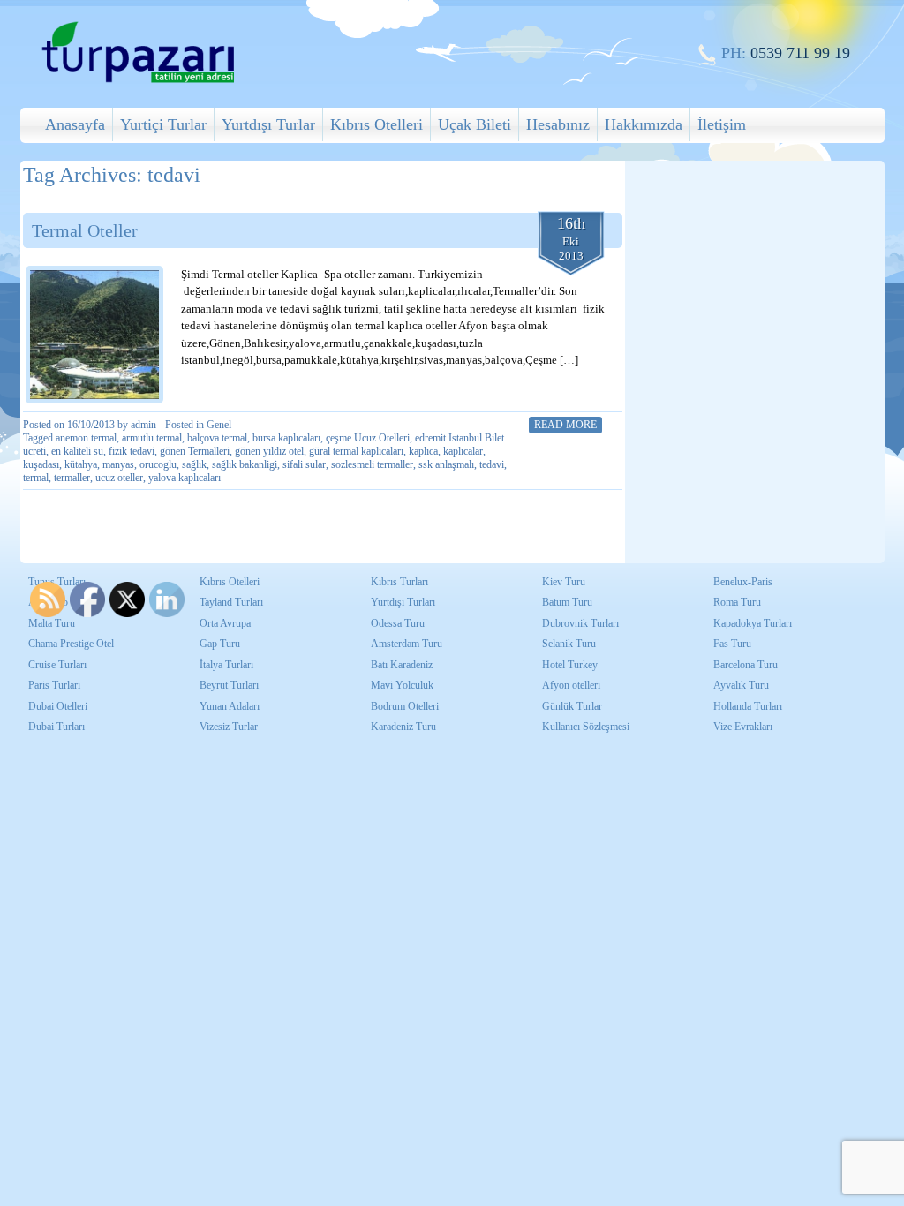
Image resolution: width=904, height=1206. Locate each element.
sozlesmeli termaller (372, 464)
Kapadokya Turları (752, 623)
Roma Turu (737, 602)
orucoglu (158, 464)
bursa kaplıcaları (286, 438)
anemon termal (86, 438)
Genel (219, 424)
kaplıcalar (463, 451)
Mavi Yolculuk (402, 685)
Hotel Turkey (570, 665)
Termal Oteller (85, 230)
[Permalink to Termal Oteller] (94, 334)
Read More (565, 424)
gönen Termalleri (195, 451)
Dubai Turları (56, 726)
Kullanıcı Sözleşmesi (585, 726)
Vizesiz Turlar (229, 726)
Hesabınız (558, 124)
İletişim (721, 124)
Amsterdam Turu (406, 643)
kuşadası (41, 464)
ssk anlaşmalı (446, 464)
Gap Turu (220, 643)
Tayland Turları (231, 602)
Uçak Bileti (474, 124)
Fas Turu (732, 643)
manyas (118, 464)
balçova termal (217, 438)
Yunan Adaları (230, 706)
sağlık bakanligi (244, 464)
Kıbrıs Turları (399, 582)
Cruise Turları (57, 665)
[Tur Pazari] (138, 80)
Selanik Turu (569, 643)
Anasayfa (75, 124)
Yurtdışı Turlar (268, 124)
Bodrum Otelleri (405, 706)
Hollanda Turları (747, 706)
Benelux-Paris (742, 582)
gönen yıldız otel (269, 451)
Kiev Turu (563, 582)
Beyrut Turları (229, 685)
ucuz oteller (119, 477)
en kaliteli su (77, 451)
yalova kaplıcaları (184, 477)
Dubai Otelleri (57, 706)
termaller (72, 477)
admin (143, 424)
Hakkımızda (643, 124)
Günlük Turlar (572, 706)
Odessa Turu (398, 623)
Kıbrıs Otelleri (376, 124)
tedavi (491, 464)
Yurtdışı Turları (403, 602)
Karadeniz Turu (403, 726)
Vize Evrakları (742, 726)
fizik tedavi (131, 451)
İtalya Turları (226, 665)
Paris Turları (54, 685)
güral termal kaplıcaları (356, 451)
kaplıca (423, 451)
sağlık (194, 464)
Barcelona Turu (745, 665)
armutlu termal (152, 438)
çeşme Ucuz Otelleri (368, 438)
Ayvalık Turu (741, 685)
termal (36, 477)
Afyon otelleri (571, 685)
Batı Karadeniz (402, 665)
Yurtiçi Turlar (163, 124)
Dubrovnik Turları (580, 623)
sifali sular (304, 464)
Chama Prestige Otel (71, 643)
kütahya (80, 464)
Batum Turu (567, 602)
